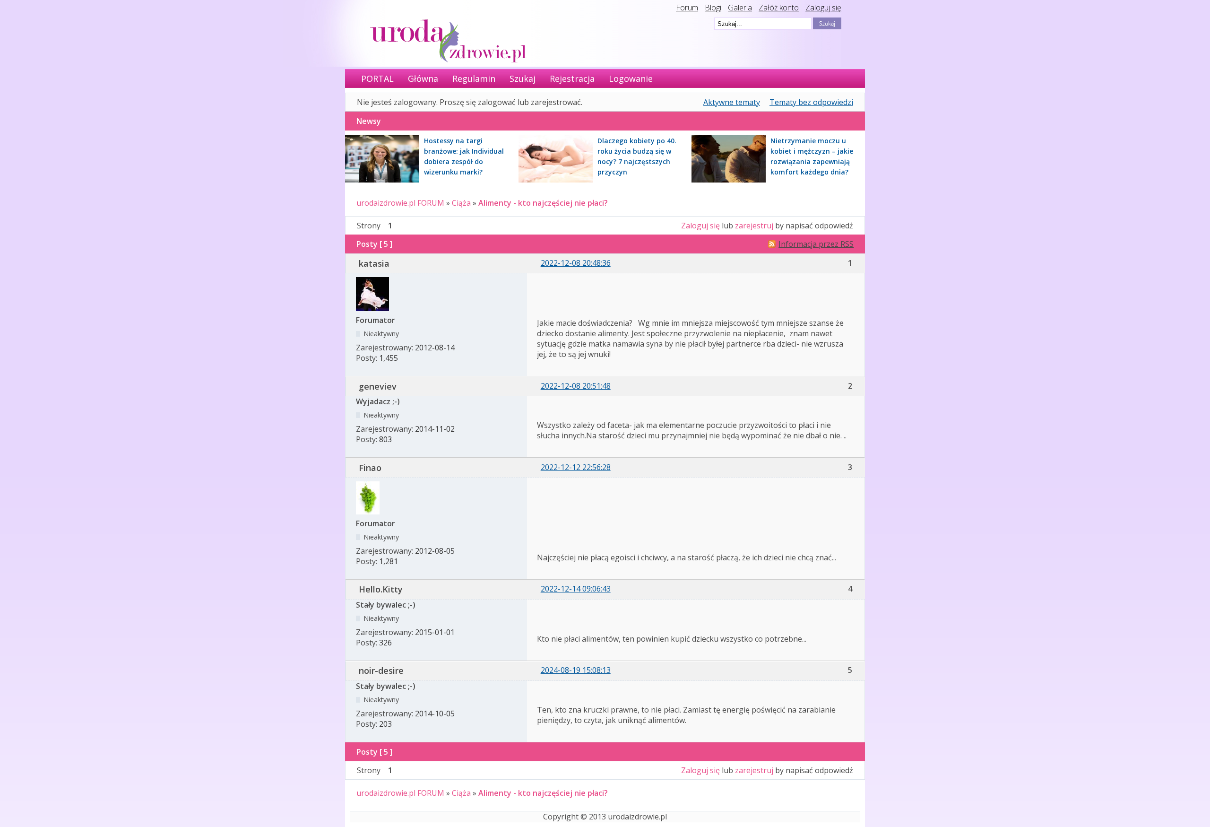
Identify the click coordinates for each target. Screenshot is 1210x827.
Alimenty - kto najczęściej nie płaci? (543, 203)
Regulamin (473, 78)
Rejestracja (572, 78)
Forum (687, 7)
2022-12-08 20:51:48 (576, 386)
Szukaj (523, 78)
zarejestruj (754, 225)
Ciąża (461, 203)
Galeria (740, 7)
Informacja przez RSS (816, 244)
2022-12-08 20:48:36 (576, 263)
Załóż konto (779, 7)
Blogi (713, 7)
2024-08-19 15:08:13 (576, 670)
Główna (423, 78)
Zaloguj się (823, 7)
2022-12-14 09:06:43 (576, 588)
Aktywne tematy (731, 102)
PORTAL (377, 78)
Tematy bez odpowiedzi (811, 102)
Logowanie (631, 78)
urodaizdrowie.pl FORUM (400, 203)
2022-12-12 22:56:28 (576, 467)
